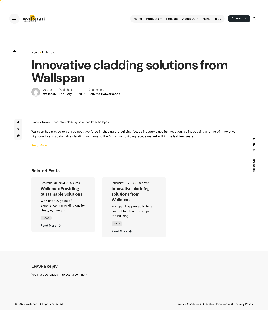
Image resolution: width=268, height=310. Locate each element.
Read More (39, 145)
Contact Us (239, 18)
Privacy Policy (244, 304)
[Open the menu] (14, 19)
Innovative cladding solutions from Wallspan (131, 194)
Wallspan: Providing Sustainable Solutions (61, 191)
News (35, 52)
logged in (55, 274)
